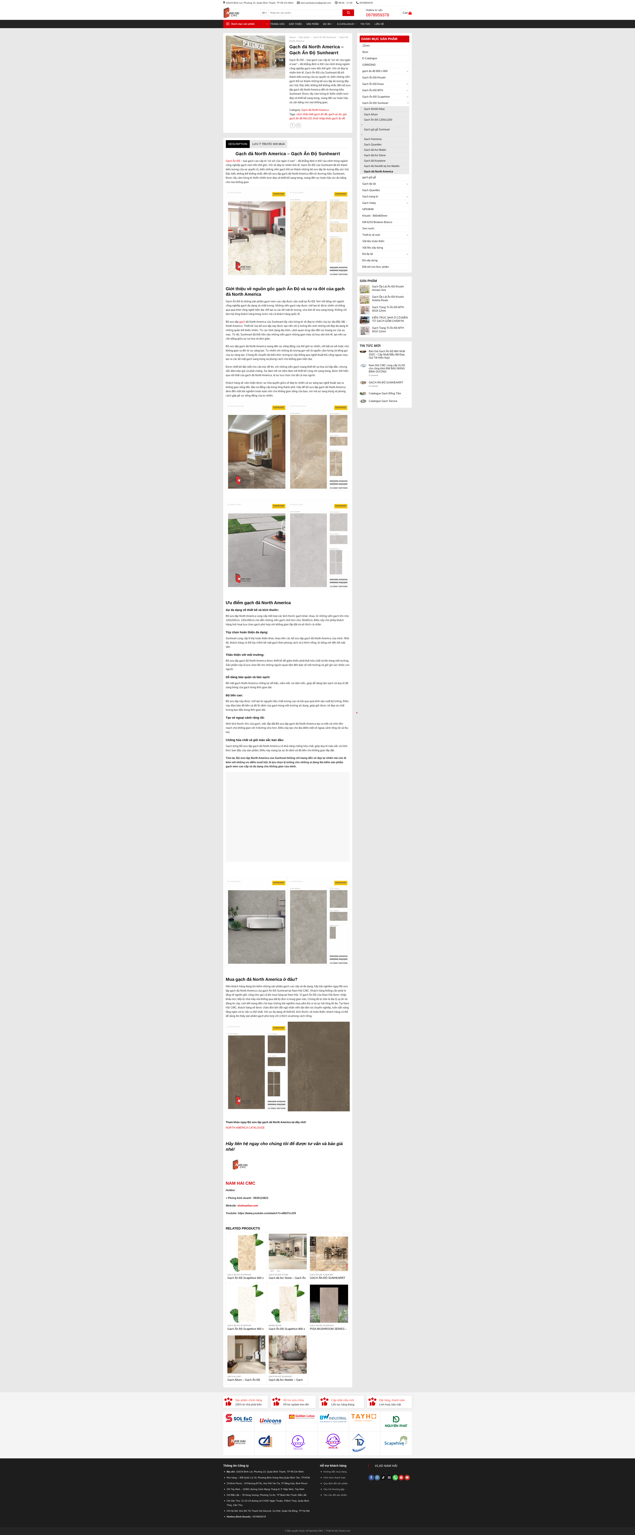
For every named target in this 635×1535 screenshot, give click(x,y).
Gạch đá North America (378, 171)
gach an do (335, 114)
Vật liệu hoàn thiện (373, 241)
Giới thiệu (295, 24)
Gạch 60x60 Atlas (374, 109)
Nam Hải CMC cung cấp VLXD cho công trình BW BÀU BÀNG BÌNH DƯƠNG (387, 368)
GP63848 (368, 209)
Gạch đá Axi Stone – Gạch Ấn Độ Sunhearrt (287, 1279)
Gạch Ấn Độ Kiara (373, 84)
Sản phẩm (312, 24)
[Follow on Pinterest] (401, 1477)
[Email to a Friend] (298, 125)
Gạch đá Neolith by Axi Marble (382, 166)
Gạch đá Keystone (375, 160)
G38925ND (369, 64)
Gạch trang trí (370, 196)
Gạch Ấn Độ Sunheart (375, 103)
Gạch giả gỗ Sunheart (377, 129)
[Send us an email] (389, 1477)
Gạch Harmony (373, 139)
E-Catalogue (345, 24)
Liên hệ (379, 24)
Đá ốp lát (367, 254)
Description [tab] (237, 144)
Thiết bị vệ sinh (371, 234)
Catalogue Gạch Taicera (383, 401)
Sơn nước (368, 228)
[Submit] (348, 12)
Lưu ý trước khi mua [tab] (268, 144)
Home (292, 37)
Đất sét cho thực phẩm (375, 266)
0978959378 (377, 15)
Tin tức (365, 24)
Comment (373, 375)
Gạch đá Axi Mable (375, 149)
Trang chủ (277, 24)
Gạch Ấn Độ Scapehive (376, 96)
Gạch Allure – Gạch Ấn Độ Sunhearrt (243, 1381)
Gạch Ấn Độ (233, 161)
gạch (242, 321)
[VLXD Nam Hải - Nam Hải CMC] (239, 13)
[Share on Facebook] (292, 125)
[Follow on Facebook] (371, 1477)
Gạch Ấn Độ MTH (372, 90)
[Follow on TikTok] (383, 1477)
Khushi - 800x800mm (374, 215)
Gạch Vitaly (369, 203)
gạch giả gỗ (369, 177)
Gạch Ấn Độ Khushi (374, 77)
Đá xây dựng (370, 260)
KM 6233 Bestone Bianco (377, 222)
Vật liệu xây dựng (372, 247)
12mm (366, 45)
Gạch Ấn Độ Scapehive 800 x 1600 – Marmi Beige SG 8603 (287, 1330)
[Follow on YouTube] (407, 1477)
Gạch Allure (371, 114)
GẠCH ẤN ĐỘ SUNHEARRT (386, 382)
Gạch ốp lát (369, 183)
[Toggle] (407, 71)
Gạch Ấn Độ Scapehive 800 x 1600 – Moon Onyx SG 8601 (245, 1330)
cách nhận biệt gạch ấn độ (311, 114)
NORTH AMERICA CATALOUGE (245, 1127)
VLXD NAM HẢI (386, 1465)
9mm (365, 52)
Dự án (327, 24)
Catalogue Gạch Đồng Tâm (385, 393)
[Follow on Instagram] (377, 1477)
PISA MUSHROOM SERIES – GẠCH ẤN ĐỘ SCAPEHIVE (328, 1330)
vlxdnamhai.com (247, 1205)
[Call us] (395, 1477)
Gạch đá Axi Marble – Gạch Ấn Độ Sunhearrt (286, 1381)
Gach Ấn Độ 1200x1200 (378, 119)
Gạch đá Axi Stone (375, 155)
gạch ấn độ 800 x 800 (375, 71)
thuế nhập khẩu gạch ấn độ (329, 118)
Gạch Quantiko (372, 144)
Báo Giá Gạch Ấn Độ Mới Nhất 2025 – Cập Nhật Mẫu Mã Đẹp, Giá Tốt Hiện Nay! (387, 354)
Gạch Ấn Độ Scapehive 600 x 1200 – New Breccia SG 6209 (245, 1279)
